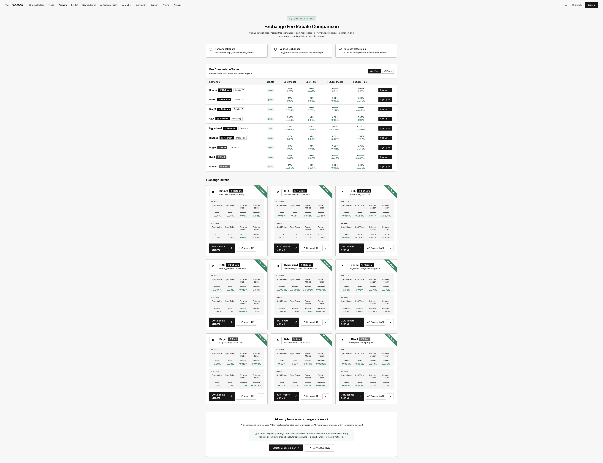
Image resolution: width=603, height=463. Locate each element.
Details (238, 90)
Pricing (166, 5)
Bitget (223, 339)
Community (141, 5)
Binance (354, 265)
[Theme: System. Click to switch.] (566, 5)
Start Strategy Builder (284, 448)
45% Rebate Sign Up (347, 248)
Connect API (247, 248)
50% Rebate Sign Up (218, 248)
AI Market (126, 5)
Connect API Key (321, 448)
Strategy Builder (36, 5)
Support (154, 5)
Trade (51, 5)
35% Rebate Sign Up (347, 396)
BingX (352, 191)
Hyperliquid (291, 265)
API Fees (387, 71)
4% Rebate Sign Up (282, 322)
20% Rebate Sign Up (283, 248)
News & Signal (89, 5)
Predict (74, 5)
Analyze (178, 5)
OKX (222, 265)
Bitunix (223, 191)
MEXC (287, 191)
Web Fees (374, 71)
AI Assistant (108, 5)
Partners (62, 5)
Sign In (591, 5)
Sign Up (383, 90)
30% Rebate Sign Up (283, 396)
